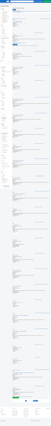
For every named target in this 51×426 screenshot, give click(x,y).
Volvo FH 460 (14, 34)
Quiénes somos (2, 410)
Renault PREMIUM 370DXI (16, 177)
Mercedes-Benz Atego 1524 (16, 270)
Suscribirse (15, 44)
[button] (13, 26)
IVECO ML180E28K (15, 82)
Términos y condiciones (15, 410)
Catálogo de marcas (14, 415)
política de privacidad (28, 45)
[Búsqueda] (11, 1)
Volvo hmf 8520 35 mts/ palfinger (17, 21)
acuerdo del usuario (35, 45)
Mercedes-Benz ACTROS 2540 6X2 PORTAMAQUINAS (20, 315)
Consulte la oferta (16, 397)
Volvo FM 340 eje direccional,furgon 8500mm (19, 193)
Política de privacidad (14, 411)
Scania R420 (14, 145)
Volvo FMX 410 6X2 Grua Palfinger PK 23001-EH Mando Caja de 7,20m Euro (23, 372)
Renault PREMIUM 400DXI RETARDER (18, 160)
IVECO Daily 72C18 (15, 224)
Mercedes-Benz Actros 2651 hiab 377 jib (18, 67)
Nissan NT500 (15, 301)
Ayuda (1, 411)
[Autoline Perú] (3, 1)
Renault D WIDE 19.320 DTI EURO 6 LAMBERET (19, 331)
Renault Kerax (15, 346)
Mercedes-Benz (15, 359)
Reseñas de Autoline (14, 414)
